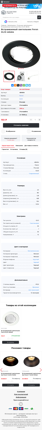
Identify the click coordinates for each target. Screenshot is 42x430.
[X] (18, 85)
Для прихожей (34, 290)
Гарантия (5, 149)
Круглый (36, 259)
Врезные (36, 287)
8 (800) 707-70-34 (35, 13)
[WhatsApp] (24, 85)
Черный (36, 262)
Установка (14, 149)
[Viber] (21, 85)
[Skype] (26, 85)
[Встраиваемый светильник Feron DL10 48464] (21, 54)
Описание (19, 145)
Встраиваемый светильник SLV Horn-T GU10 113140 (31, 374)
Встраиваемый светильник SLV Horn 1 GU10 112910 (10, 374)
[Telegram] (29, 85)
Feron (21, 95)
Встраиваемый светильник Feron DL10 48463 (10, 331)
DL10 (21, 99)
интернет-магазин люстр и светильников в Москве (25, 415)
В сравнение (36, 131)
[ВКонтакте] (12, 85)
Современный (34, 173)
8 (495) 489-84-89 (35, 11)
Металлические (33, 251)
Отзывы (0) (23, 149)
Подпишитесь (9, 5)
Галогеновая (34, 223)
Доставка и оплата (31, 145)
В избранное (10, 131)
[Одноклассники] (15, 85)
